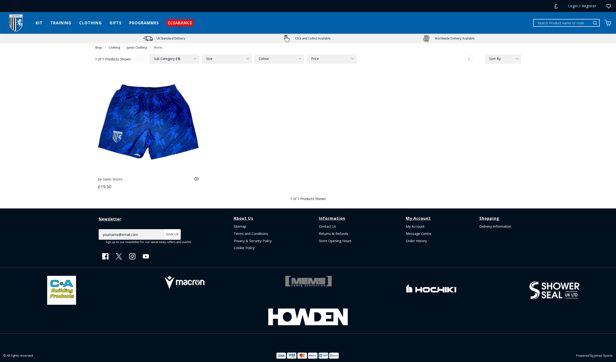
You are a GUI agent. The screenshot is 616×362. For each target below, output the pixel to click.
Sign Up (172, 234)
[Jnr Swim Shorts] (148, 123)
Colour (264, 58)
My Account (415, 226)
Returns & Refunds (333, 233)
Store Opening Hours (335, 241)
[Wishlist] (608, 6)
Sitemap (240, 226)
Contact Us (327, 226)
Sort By (495, 58)
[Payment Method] (297, 356)
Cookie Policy (244, 248)
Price (315, 58)
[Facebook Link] (105, 256)
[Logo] (16, 22)
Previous (140, 59)
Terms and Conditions (251, 233)
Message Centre (418, 233)
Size (209, 58)
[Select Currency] (555, 6)
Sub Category (167, 58)
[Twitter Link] (119, 256)
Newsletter (110, 219)
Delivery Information (495, 226)
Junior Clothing (137, 47)
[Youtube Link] (146, 256)
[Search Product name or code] (596, 23)
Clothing (114, 47)
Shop (98, 47)
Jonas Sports (603, 356)
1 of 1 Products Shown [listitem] (113, 59)
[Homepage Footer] (61, 290)
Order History (416, 241)
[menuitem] (174, 59)
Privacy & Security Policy (253, 241)
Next (469, 59)
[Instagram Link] (132, 256)
